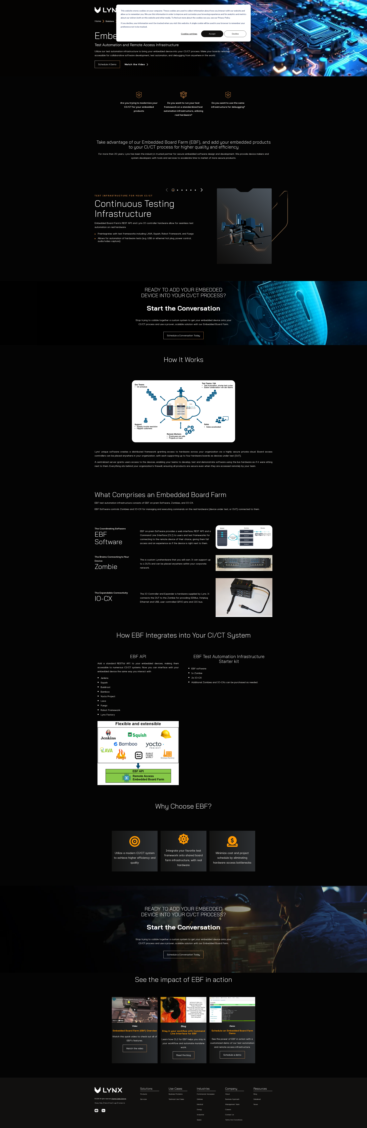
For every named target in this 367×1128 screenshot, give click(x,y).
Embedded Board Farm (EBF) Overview (135, 1030)
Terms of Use (108, 1103)
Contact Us (121, 1103)
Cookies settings (189, 34)
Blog (255, 1094)
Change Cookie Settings (118, 1099)
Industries (203, 1088)
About (227, 1094)
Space (199, 1120)
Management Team (232, 1104)
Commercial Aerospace (205, 1094)
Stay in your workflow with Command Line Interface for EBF (183, 1032)
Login (115, 1103)
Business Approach (232, 1099)
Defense (200, 1099)
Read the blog (183, 1055)
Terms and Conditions (233, 1120)
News (255, 1104)
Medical (200, 1104)
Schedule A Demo (107, 64)
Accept (212, 34)
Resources (260, 1088)
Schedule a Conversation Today (183, 335)
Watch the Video (135, 64)
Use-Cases (175, 1088)
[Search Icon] (271, 11)
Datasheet (257, 1099)
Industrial (200, 1114)
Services (143, 1099)
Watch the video (134, 1048)
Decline (235, 34)
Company (231, 1088)
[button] (173, 190)
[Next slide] (201, 190)
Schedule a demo (232, 1054)
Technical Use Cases (176, 1099)
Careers (228, 1109)
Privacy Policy (99, 1103)
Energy (199, 1109)
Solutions (146, 1088)
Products (143, 1094)
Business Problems (175, 1094)
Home (98, 21)
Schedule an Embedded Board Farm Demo (232, 1031)
